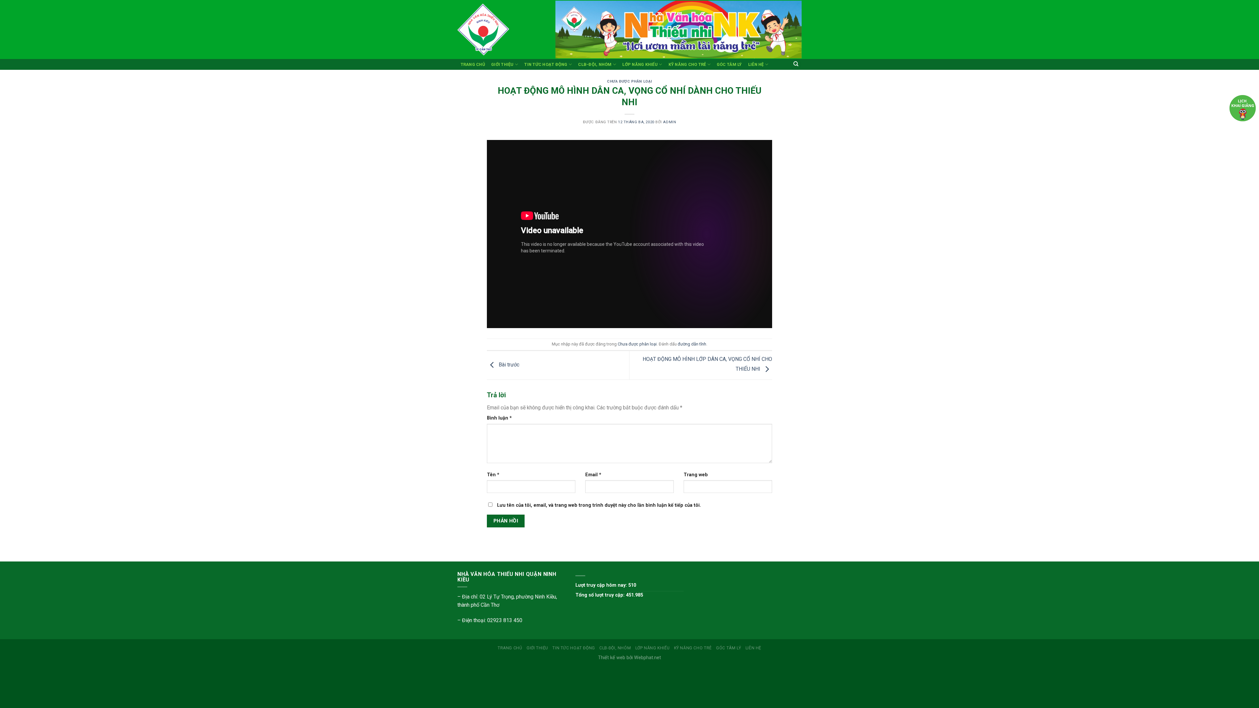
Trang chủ (473, 64)
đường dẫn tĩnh (692, 344)
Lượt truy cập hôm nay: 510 (605, 585)
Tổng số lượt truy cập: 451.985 (609, 595)
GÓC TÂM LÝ (729, 64)
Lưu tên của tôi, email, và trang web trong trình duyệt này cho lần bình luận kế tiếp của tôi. (599, 505)
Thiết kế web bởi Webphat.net (629, 657)
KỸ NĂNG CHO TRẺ (687, 64)
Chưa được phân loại (629, 81)
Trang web (696, 475)
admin (669, 122)
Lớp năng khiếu (640, 64)
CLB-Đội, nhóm (594, 64)
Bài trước (508, 365)
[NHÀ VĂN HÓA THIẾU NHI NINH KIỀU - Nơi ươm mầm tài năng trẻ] (501, 29)
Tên (493, 475)
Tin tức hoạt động (545, 64)
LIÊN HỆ (756, 64)
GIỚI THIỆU (502, 64)
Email (593, 475)
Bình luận (499, 418)
